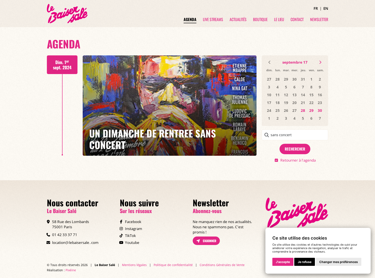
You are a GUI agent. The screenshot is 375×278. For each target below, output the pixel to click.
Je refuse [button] (304, 262)
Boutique (260, 19)
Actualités (238, 19)
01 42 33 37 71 (64, 234)
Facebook (133, 221)
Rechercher (295, 149)
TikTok (130, 235)
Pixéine (71, 270)
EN (325, 8)
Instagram (133, 228)
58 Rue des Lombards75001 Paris (70, 224)
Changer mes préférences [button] (338, 262)
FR (316, 8)
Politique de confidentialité (173, 265)
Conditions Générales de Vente (222, 265)
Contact (297, 19)
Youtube (132, 242)
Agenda (190, 19)
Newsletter (319, 19)
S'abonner (209, 240)
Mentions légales (134, 265)
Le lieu (279, 19)
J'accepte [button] (283, 262)
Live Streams (213, 19)
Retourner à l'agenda (298, 160)
